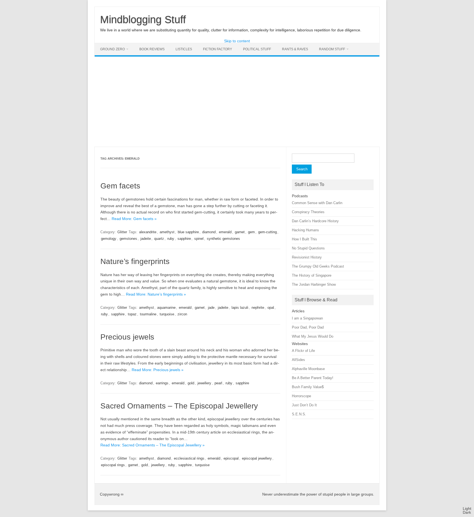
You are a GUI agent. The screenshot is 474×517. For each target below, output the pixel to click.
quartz (159, 239)
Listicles (184, 49)
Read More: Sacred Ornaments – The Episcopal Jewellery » (152, 445)
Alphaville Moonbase (308, 369)
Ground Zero (112, 49)
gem (251, 232)
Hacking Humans (305, 230)
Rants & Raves (295, 49)
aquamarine (166, 307)
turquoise (167, 314)
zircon (182, 314)
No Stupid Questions (308, 248)
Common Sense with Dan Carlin (317, 203)
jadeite (145, 239)
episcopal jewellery (257, 458)
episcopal (231, 458)
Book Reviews (152, 49)
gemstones (128, 239)
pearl (218, 383)
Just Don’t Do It (304, 405)
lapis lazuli (240, 307)
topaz (132, 314)
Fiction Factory (217, 49)
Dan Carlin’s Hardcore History (315, 221)
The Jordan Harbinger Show (314, 284)
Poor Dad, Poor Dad (308, 327)
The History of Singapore (311, 275)
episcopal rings (113, 465)
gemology (108, 239)
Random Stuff (332, 49)
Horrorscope (301, 396)
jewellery (204, 383)
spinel (199, 239)
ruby (170, 239)
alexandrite (147, 232)
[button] (467, 510)
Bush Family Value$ (308, 387)
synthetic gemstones (223, 239)
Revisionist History (307, 257)
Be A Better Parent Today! (312, 378)
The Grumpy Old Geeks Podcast (318, 266)
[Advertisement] (237, 101)
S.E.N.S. (299, 414)
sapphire (184, 239)
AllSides (298, 360)
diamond (209, 232)
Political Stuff (257, 49)
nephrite (258, 307)
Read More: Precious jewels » (158, 370)
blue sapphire (188, 232)
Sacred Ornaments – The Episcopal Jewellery (179, 406)
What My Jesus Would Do (312, 336)
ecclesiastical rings (189, 458)
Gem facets (120, 186)
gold (191, 383)
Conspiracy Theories (308, 212)
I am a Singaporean (307, 318)
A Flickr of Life (303, 351)
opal (270, 307)
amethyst (167, 232)
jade (211, 307)
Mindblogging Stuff (143, 19)
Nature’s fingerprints (135, 261)
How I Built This (304, 239)
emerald (225, 232)
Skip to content (237, 41)
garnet (240, 232)
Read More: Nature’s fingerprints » (156, 294)
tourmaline (148, 314)
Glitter (122, 232)
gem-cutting (267, 232)
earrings (162, 383)
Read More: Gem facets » (134, 218)
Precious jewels (127, 337)
